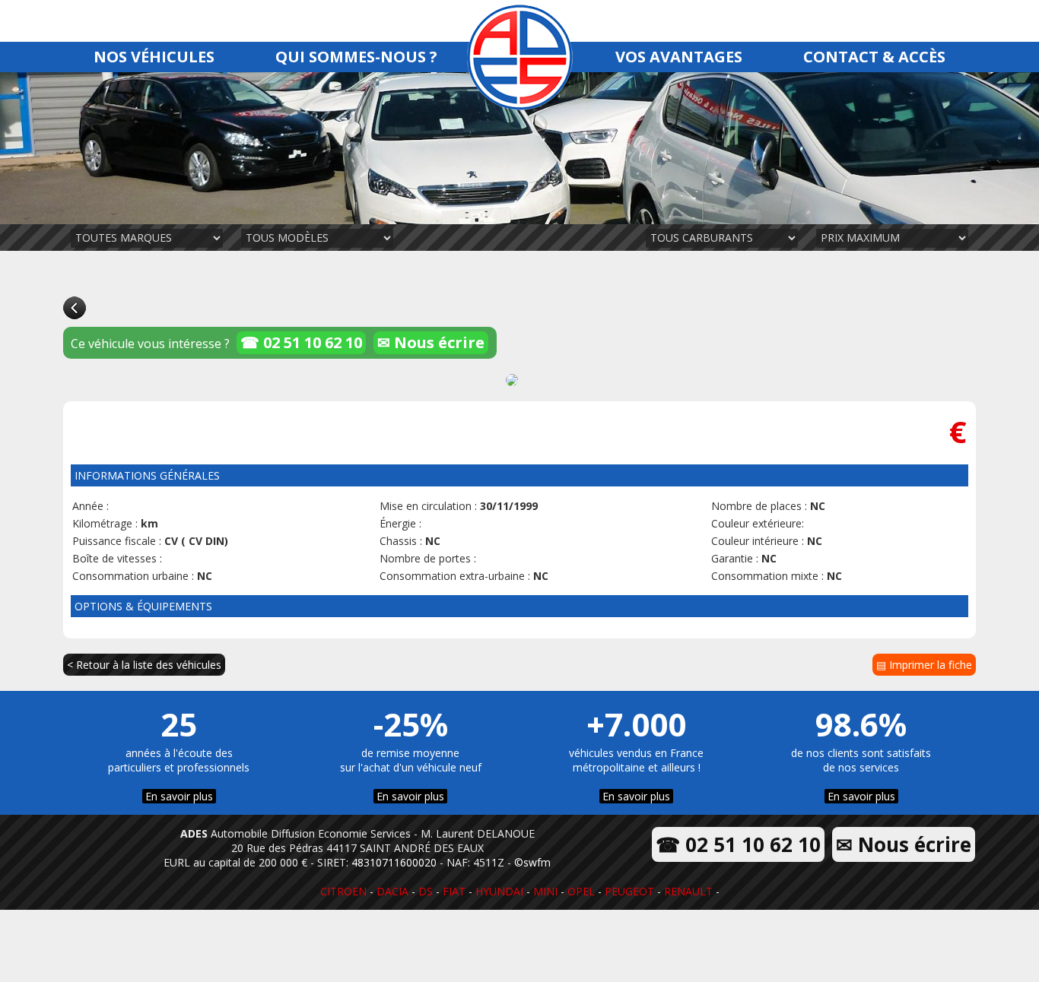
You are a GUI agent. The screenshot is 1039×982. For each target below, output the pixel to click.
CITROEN (343, 891)
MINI (545, 891)
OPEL (581, 891)
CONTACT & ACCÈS (874, 56)
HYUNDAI (499, 891)
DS (425, 891)
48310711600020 (394, 862)
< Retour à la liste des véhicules (144, 664)
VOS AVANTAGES (678, 56)
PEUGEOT (629, 891)
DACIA (392, 891)
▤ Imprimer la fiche (924, 664)
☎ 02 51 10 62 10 (301, 342)
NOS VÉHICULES (154, 56)
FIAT (454, 891)
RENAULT (688, 891)
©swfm (532, 862)
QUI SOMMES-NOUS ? (356, 56)
